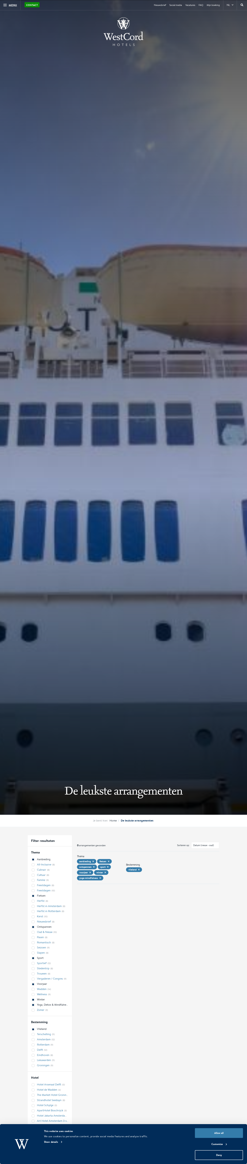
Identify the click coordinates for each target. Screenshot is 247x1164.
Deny (219, 1155)
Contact (32, 5)
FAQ (201, 5)
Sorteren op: (183, 845)
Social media (175, 5)
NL (228, 5)
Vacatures (190, 5)
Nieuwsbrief (160, 5)
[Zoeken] (242, 5)
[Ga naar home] (123, 32)
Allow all (219, 1133)
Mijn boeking (213, 5)
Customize (217, 1144)
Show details (51, 1142)
